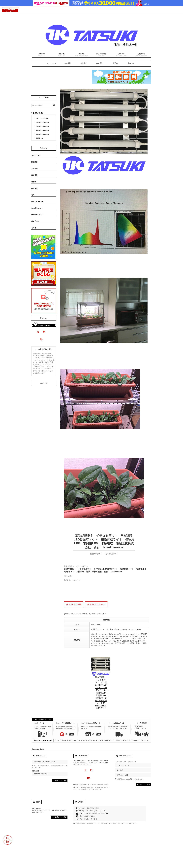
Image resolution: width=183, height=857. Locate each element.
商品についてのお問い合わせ (76, 614)
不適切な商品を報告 (99, 614)
